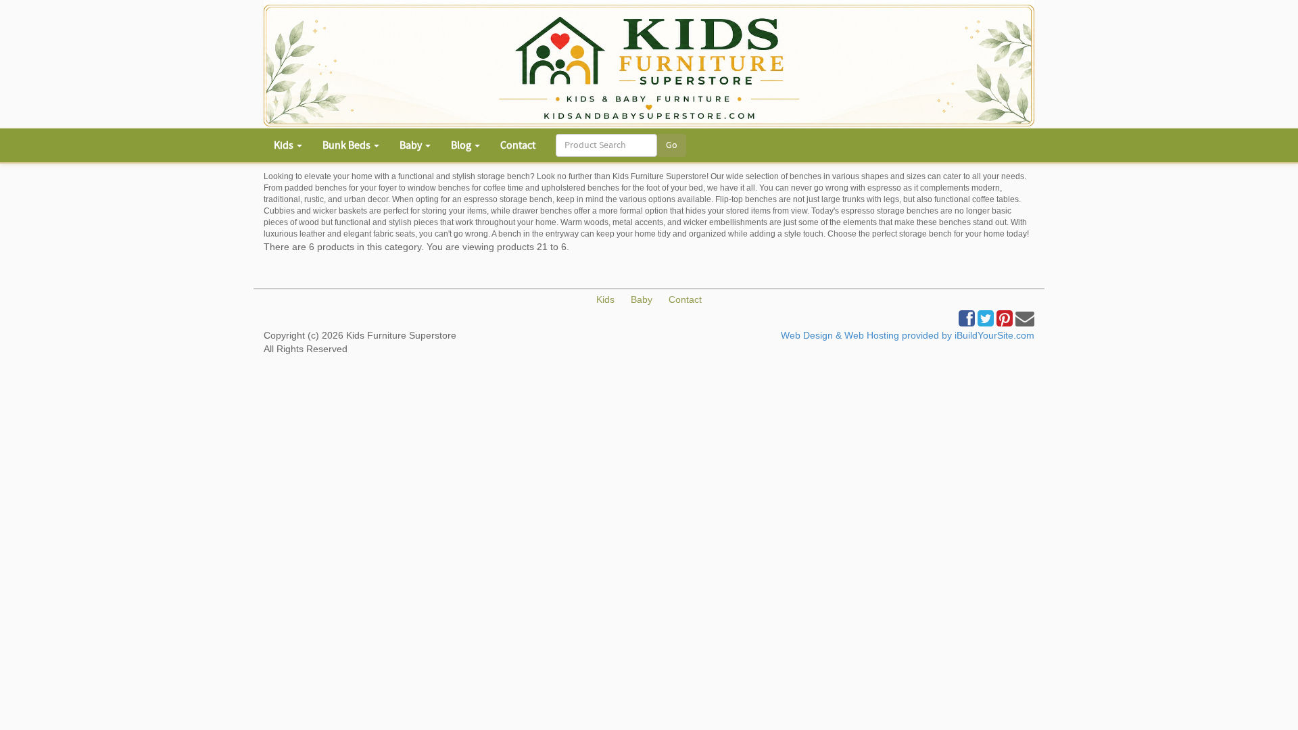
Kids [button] (284, 145)
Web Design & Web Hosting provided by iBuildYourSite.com (907, 335)
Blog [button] (462, 145)
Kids (605, 299)
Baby (641, 299)
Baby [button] (412, 145)
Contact (517, 145)
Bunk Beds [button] (347, 145)
